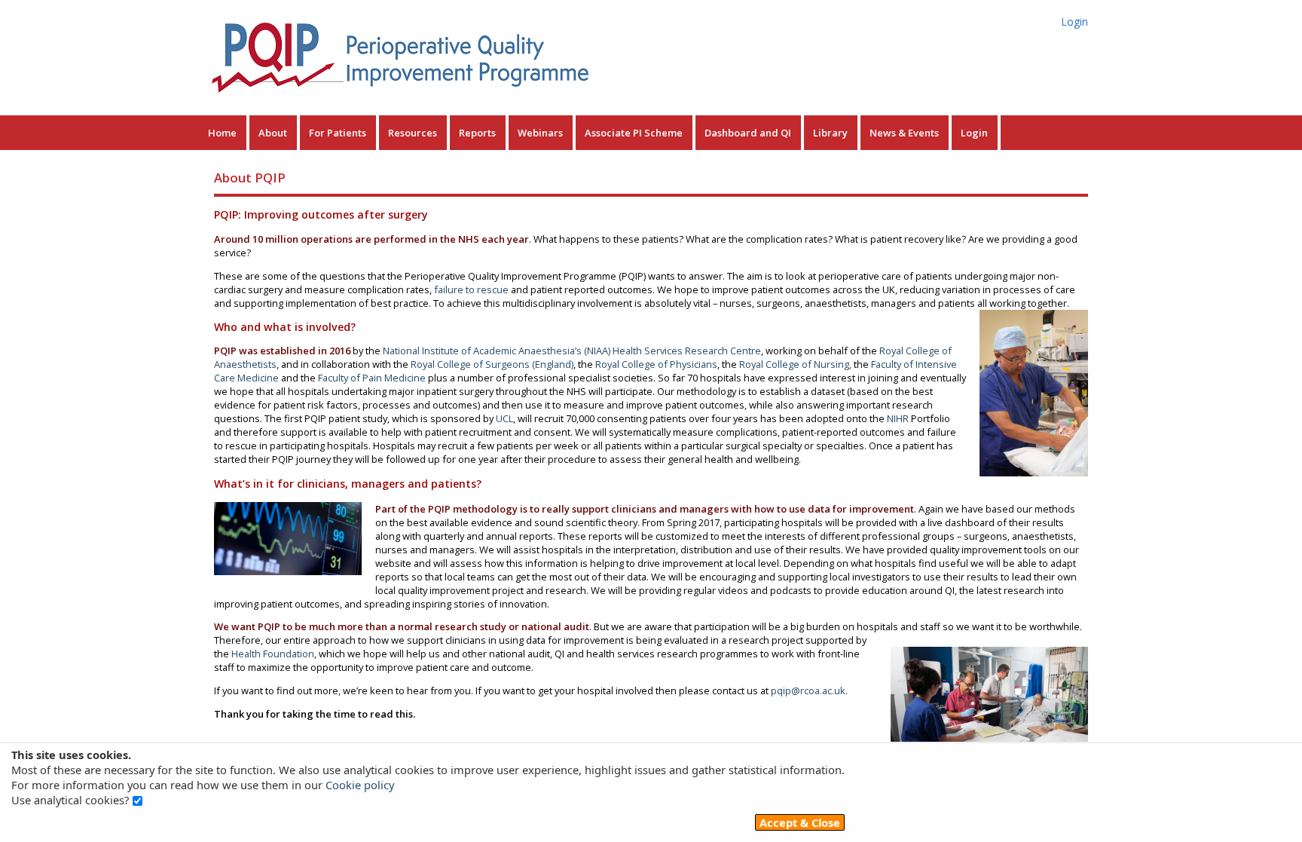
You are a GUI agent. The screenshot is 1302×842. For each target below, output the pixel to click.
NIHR (898, 418)
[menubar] (600, 132)
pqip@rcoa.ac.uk (808, 690)
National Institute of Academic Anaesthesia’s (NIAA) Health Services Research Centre (572, 350)
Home (222, 132)
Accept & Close (800, 822)
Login (1075, 21)
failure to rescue (471, 289)
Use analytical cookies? (70, 799)
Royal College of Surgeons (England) (492, 364)
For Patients (337, 132)
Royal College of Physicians (656, 364)
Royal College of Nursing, (795, 364)
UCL (504, 418)
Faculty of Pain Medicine (372, 377)
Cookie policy (360, 784)
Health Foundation (272, 653)
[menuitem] (224, 132)
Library (830, 132)
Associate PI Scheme (634, 132)
